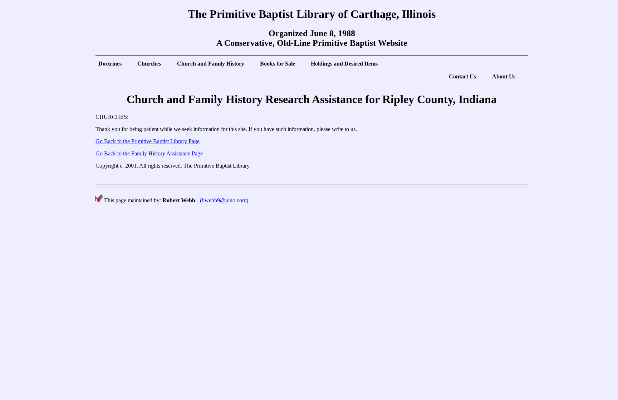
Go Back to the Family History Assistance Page (149, 153)
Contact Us (462, 76)
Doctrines (110, 64)
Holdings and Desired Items (344, 64)
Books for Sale (277, 64)
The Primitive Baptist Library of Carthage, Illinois (312, 14)
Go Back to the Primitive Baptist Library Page (147, 141)
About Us (503, 76)
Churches (149, 64)
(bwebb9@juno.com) (224, 200)
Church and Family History (210, 64)
